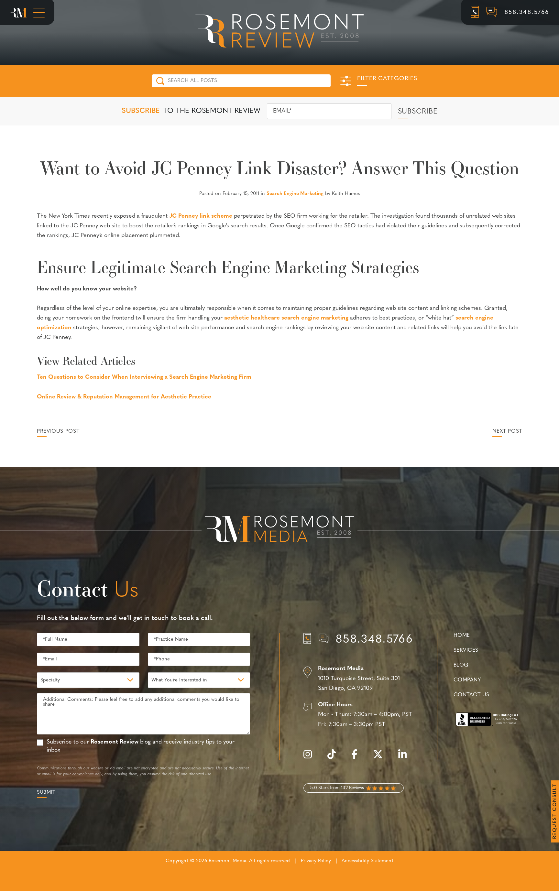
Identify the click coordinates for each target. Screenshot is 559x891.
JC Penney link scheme (200, 216)
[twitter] (381, 757)
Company (467, 680)
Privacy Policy (316, 861)
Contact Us (471, 695)
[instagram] (310, 757)
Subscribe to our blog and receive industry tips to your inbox (141, 746)
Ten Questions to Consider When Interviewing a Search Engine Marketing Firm (144, 377)
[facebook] (357, 757)
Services (466, 650)
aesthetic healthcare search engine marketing (286, 318)
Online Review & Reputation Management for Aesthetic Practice (124, 397)
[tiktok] (334, 757)
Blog (461, 665)
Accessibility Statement (367, 861)
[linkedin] (405, 757)
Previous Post (58, 431)
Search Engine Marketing (295, 193)
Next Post (507, 431)
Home (462, 635)
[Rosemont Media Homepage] (18, 12)
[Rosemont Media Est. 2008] (279, 530)
